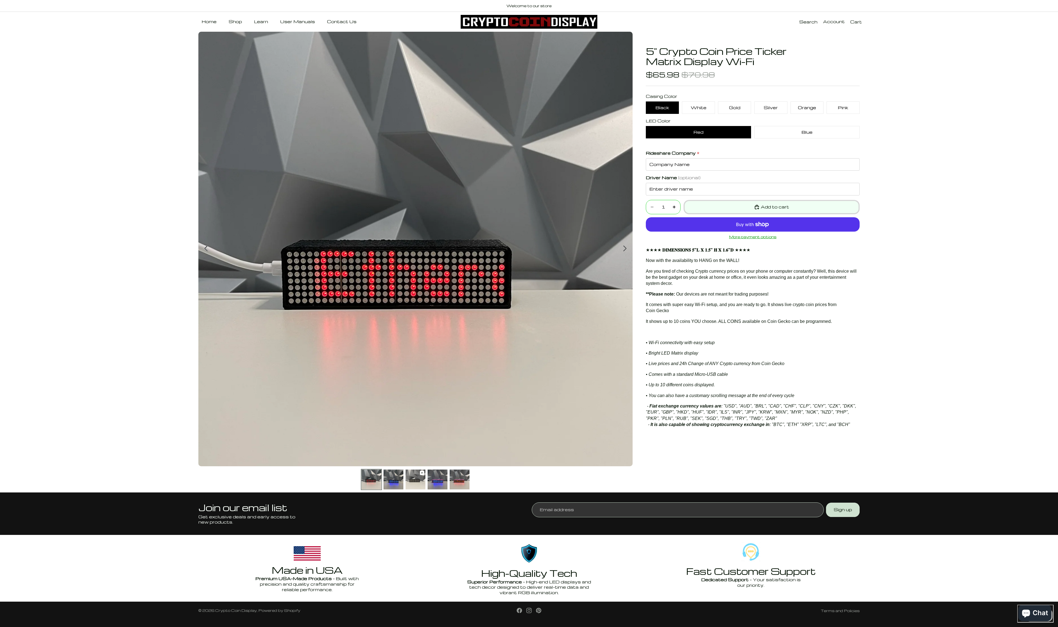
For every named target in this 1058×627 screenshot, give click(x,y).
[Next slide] (626, 249)
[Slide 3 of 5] (415, 479)
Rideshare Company (673, 153)
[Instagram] (529, 610)
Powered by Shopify (279, 610)
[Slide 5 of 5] (459, 479)
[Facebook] (519, 610)
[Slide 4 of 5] (437, 479)
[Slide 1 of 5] (371, 479)
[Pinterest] (538, 610)
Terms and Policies (840, 610)
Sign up (843, 509)
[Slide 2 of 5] (393, 479)
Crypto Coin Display (236, 610)
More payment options (752, 237)
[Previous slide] (204, 249)
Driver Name (673, 178)
